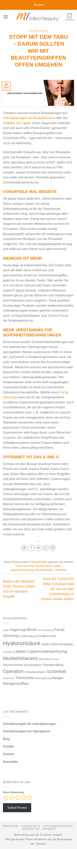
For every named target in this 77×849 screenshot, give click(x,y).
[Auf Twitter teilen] (38, 548)
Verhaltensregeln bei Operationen (26, 731)
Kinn (55, 644)
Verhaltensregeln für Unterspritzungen (29, 723)
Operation (13, 671)
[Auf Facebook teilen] (31, 548)
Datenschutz (30, 826)
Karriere (8, 754)
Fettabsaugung (27, 636)
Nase (56, 659)
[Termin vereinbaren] (69, 16)
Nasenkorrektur (13, 664)
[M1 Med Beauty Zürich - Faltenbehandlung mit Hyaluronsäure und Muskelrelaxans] (37, 17)
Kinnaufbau (66, 644)
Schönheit (60, 569)
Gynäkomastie (46, 636)
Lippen (57, 565)
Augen (6, 630)
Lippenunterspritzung (22, 569)
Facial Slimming (24, 565)
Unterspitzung (43, 678)
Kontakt (8, 746)
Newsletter (10, 761)
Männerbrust (46, 659)
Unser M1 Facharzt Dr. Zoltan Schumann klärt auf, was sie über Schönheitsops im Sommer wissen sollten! (57, 589)
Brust (32, 629)
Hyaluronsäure (43, 565)
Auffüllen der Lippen (17, 123)
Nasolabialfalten (33, 665)
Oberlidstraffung (53, 664)
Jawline (46, 644)
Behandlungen (38, 31)
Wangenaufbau (16, 683)
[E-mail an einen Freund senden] (45, 548)
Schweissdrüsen (35, 672)
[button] (5, 17)
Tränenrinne (24, 678)
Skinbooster (8, 678)
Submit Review (17, 807)
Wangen (57, 678)
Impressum (11, 826)
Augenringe (18, 630)
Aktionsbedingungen (58, 826)
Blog (6, 739)
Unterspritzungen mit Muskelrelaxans (29, 118)
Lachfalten (8, 652)
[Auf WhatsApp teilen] (24, 548)
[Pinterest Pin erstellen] (53, 548)
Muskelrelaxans (44, 569)
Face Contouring (45, 630)
